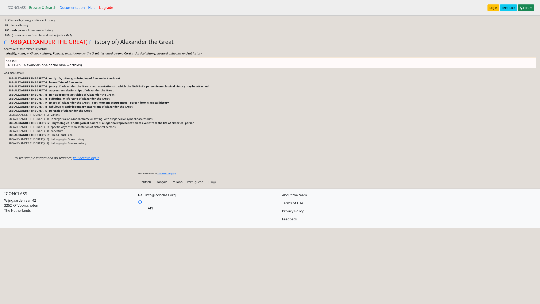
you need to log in (86, 158)
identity (11, 53)
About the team (294, 195)
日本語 (212, 182)
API (150, 208)
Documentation (72, 7)
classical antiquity (169, 53)
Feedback (508, 8)
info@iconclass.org (160, 195)
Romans (58, 53)
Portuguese (195, 182)
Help (92, 7)
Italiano (177, 182)
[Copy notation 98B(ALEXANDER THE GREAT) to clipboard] (6, 42)
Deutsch (145, 182)
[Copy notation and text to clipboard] (91, 42)
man (68, 53)
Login (493, 8)
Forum (527, 8)
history (46, 53)
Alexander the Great (86, 53)
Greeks (128, 53)
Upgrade (106, 7)
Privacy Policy (293, 211)
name (21, 53)
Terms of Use (292, 203)
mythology (34, 53)
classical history (145, 53)
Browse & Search (42, 7)
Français (161, 182)
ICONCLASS (17, 7)
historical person (112, 53)
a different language (166, 173)
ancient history (192, 53)
